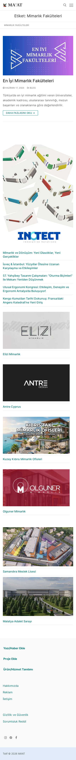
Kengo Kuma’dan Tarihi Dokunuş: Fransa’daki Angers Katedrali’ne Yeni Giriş (33, 300)
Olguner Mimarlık (14, 511)
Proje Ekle (10, 659)
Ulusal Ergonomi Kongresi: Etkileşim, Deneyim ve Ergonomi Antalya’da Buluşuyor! (36, 289)
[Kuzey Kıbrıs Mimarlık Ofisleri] (36, 436)
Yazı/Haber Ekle (14, 648)
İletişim (7, 699)
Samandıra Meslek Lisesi (19, 571)
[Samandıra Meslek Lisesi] (38, 547)
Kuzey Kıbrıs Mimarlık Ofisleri (22, 459)
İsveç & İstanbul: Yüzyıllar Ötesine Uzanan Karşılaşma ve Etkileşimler (31, 266)
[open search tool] (64, 5)
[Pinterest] (11, 737)
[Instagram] (5, 737)
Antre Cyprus (12, 406)
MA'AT (15, 5)
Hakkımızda (11, 685)
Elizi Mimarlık (11, 354)
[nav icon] (71, 5)
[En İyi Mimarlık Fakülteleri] (38, 55)
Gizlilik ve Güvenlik (15, 715)
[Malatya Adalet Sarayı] (38, 597)
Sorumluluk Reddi (14, 721)
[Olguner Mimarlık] (36, 488)
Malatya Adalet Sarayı (17, 621)
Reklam (8, 692)
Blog (32, 88)
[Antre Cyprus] (36, 383)
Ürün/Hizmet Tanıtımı (18, 669)
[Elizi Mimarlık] (36, 331)
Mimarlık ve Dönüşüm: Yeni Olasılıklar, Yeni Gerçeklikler (31, 254)
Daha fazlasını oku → (20, 112)
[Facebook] (16, 737)
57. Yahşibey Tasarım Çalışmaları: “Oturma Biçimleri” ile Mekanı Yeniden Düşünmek (37, 277)
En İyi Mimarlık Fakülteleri (28, 80)
